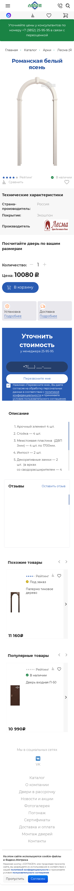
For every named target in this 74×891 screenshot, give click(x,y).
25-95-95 (47, 351)
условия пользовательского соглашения (39, 398)
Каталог (37, 778)
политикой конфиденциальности (36, 393)
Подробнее (13, 316)
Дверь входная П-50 (41, 682)
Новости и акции (37, 799)
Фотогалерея (37, 806)
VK (38, 764)
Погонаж (37, 813)
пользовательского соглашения (31, 872)
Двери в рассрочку (37, 792)
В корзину (23, 287)
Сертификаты (37, 820)
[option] (37, 121)
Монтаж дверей (37, 834)
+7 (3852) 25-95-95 (36, 30)
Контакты (37, 841)
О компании (37, 785)
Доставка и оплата (37, 827)
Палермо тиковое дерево (39, 591)
